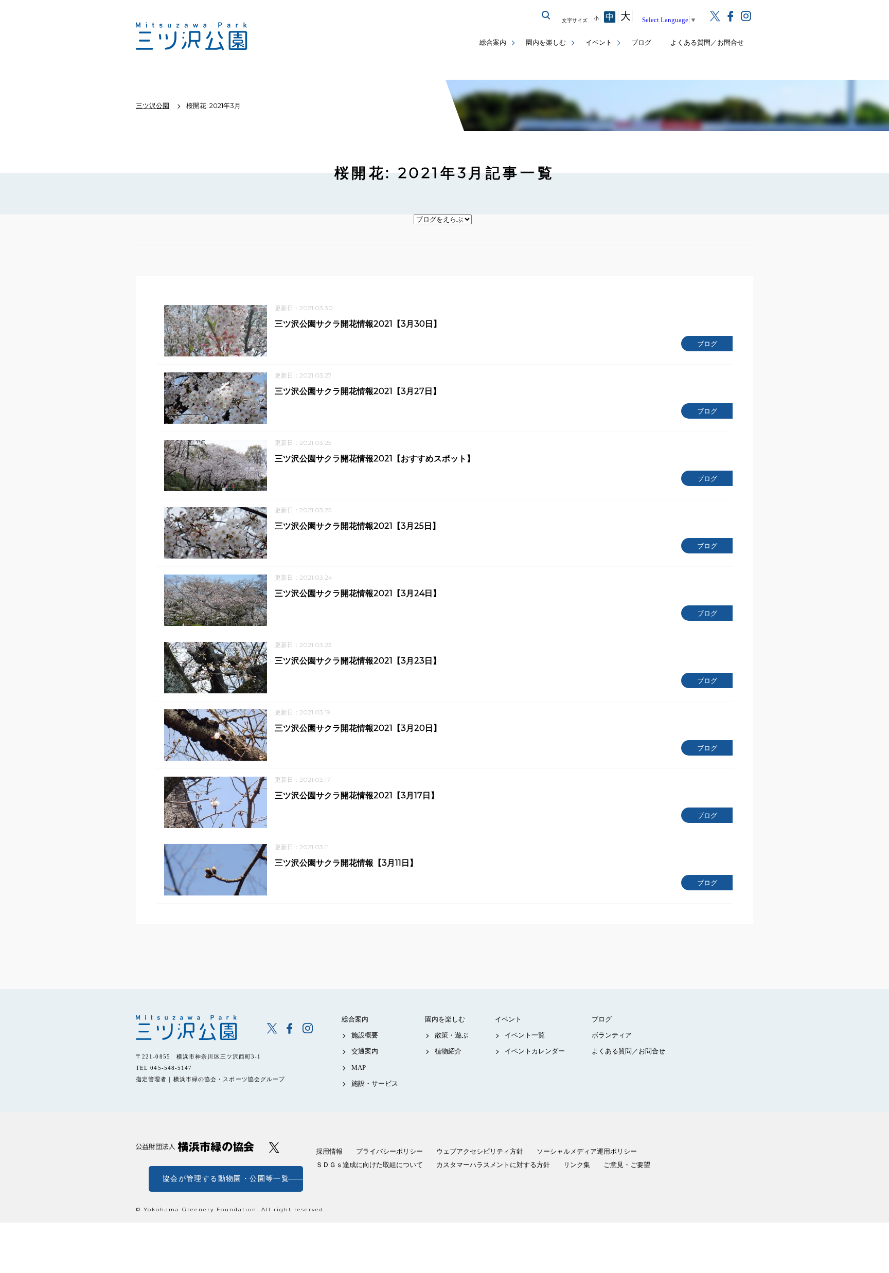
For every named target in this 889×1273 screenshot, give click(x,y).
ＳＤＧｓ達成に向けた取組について (369, 1165)
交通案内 (364, 1051)
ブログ (641, 42)
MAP (358, 1067)
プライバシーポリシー (389, 1151)
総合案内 (492, 42)
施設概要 (364, 1035)
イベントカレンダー (535, 1051)
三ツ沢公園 (194, 1028)
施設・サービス (374, 1083)
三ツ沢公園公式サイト (192, 36)
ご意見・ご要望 (626, 1165)
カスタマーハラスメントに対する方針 (493, 1165)
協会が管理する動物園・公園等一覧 (226, 1178)
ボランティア (612, 1035)
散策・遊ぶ (451, 1035)
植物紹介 (448, 1051)
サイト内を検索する (546, 15)
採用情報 (329, 1151)
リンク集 (576, 1165)
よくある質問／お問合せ (707, 42)
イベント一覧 (525, 1035)
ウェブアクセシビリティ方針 (479, 1151)
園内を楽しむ (546, 42)
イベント (598, 42)
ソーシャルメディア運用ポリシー (587, 1151)
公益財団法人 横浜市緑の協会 (195, 1146)
